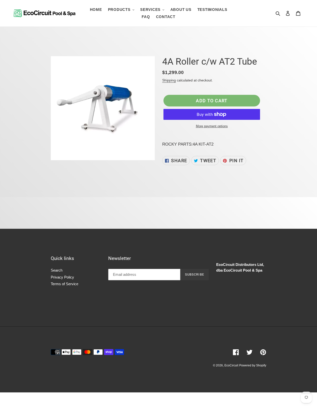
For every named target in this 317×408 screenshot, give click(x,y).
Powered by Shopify (252, 365)
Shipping (169, 80)
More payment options (212, 126)
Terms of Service (64, 284)
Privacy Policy (62, 277)
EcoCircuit (231, 365)
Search (56, 270)
